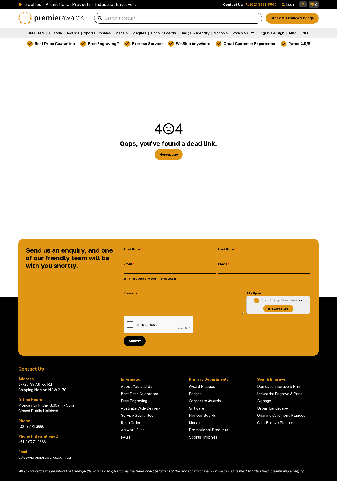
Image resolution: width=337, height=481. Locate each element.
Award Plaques (202, 386)
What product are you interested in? (151, 278)
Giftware (196, 408)
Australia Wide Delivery (141, 408)
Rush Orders (131, 422)
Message (130, 293)
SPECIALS (36, 33)
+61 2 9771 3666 (32, 441)
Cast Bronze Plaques (275, 422)
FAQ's (125, 437)
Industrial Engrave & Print (279, 393)
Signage (264, 401)
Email (128, 264)
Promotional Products (208, 430)
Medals (122, 33)
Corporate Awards (205, 401)
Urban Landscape (272, 408)
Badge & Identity (195, 33)
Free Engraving (134, 401)
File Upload (254, 293)
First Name (132, 249)
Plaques (139, 33)
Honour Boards (163, 33)
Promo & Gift (243, 33)
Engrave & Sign (271, 33)
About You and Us (136, 386)
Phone (222, 264)
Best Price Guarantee (139, 393)
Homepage (168, 154)
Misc (293, 33)
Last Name (226, 249)
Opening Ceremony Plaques (281, 415)
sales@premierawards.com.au (44, 457)
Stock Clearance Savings (292, 18)
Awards (73, 33)
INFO (305, 33)
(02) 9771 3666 (263, 4)
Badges (195, 393)
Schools (221, 33)
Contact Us (233, 4)
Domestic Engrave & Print (279, 386)
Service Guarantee (137, 415)
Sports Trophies (97, 33)
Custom (55, 33)
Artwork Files (132, 430)
